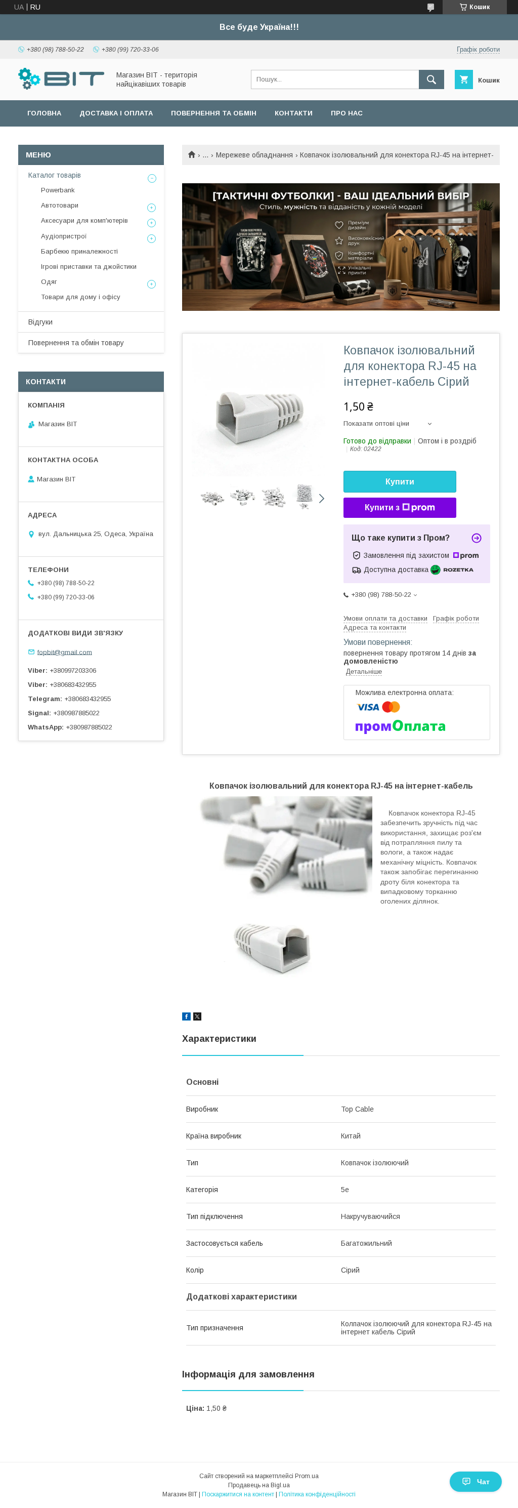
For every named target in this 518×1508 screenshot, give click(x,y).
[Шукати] (431, 79)
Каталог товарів (54, 175)
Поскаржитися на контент (238, 1494)
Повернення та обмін (213, 113)
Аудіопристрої (64, 236)
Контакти (294, 113)
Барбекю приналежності (79, 251)
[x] (197, 1018)
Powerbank (58, 190)
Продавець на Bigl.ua (259, 1485)
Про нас (347, 113)
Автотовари (59, 205)
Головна (44, 113)
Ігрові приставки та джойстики (89, 266)
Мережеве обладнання (254, 155)
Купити (399, 481)
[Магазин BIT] (61, 87)
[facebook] (186, 1018)
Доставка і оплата (116, 113)
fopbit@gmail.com (64, 652)
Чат (483, 1482)
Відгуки (40, 322)
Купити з (382, 507)
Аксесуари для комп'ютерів (84, 220)
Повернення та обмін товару (76, 343)
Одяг (49, 282)
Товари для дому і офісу (80, 297)
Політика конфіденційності (317, 1494)
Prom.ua (307, 1476)
